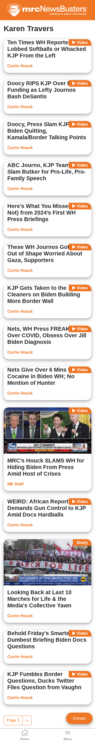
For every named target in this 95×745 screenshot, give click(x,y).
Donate (79, 718)
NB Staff (15, 484)
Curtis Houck (20, 66)
